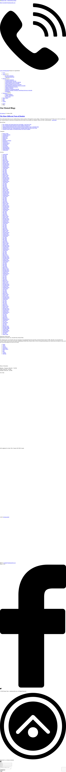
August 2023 (5, 196)
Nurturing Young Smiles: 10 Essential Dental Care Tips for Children (16, 129)
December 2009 (6, 327)
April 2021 (5, 228)
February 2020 (6, 243)
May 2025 (5, 171)
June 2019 (5, 252)
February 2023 (6, 203)
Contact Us (3, 769)
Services (4, 78)
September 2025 (6, 167)
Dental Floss (5, 138)
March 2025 (5, 174)
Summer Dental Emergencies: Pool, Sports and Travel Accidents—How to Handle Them (21, 126)
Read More (54, 120)
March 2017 (5, 280)
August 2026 (5, 154)
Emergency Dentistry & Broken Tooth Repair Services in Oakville (18, 90)
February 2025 (6, 175)
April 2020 (5, 240)
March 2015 (5, 305)
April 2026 (5, 159)
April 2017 (5, 279)
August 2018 (5, 261)
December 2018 (6, 257)
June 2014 (5, 315)
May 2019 (5, 253)
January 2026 (5, 162)
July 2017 (5, 275)
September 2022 (6, 209)
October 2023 (5, 194)
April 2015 (5, 303)
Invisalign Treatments (9, 79)
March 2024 (5, 188)
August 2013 (5, 320)
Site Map (4, 353)
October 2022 (5, 208)
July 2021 (5, 224)
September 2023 (6, 195)
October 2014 (5, 310)
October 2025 (5, 166)
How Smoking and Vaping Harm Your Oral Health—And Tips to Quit (17, 124)
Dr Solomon (2, 113)
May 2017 (5, 278)
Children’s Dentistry (9, 88)
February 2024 (6, 189)
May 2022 (5, 212)
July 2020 (5, 237)
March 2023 (5, 202)
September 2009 (6, 330)
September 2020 (6, 235)
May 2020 (5, 239)
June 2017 (5, 277)
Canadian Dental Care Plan (10, 81)
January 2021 (5, 231)
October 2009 (5, 329)
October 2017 (5, 272)
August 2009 (5, 331)
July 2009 (5, 333)
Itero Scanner (8, 96)
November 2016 (6, 285)
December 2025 (6, 163)
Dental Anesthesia (9, 94)
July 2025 (5, 169)
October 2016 (5, 286)
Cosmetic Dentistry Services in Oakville (13, 84)
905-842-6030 (6, 517)
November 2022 (6, 206)
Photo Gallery (5, 98)
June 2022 (5, 211)
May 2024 (5, 185)
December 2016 (6, 284)
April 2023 (5, 201)
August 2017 (5, 274)
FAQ (4, 99)
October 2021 (5, 221)
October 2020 (5, 233)
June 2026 (5, 156)
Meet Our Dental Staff (9, 76)
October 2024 (5, 180)
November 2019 (6, 246)
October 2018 (5, 259)
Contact (4, 101)
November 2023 (6, 192)
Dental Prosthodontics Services (11, 86)
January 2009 (5, 334)
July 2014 (5, 314)
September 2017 (6, 273)
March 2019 (5, 254)
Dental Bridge (5, 135)
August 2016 (5, 288)
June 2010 (5, 324)
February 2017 (6, 281)
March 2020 (5, 242)
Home (4, 72)
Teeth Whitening (6, 148)
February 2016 (6, 294)
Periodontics (7, 91)
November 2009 (6, 328)
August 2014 (5, 313)
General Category (6, 142)
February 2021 (6, 230)
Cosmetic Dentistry (6, 134)
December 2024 (6, 177)
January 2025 (5, 176)
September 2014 (6, 312)
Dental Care (5, 137)
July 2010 (5, 323)
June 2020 (5, 238)
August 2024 (5, 182)
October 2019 (5, 247)
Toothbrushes (5, 150)
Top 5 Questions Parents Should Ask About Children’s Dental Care (16, 125)
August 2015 (5, 299)
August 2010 (5, 322)
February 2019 (6, 256)
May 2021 (5, 226)
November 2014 (6, 309)
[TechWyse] (33, 759)
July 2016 (5, 289)
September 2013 (6, 319)
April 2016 (5, 292)
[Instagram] (2, 689)
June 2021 (5, 225)
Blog (4, 100)
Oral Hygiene (5, 146)
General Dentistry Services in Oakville (13, 82)
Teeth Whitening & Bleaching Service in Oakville (15, 85)
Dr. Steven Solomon (9, 75)
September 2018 (6, 260)
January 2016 (5, 295)
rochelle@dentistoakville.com (7, 2)
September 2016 (6, 287)
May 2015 (5, 302)
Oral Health (5, 145)
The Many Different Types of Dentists (12, 116)
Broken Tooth (5, 133)
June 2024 (5, 184)
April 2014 (5, 316)
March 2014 (5, 317)
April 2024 (5, 187)
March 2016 (5, 293)
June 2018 (5, 264)
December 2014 (6, 308)
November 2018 (6, 258)
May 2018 (5, 265)
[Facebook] (33, 687)
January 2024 (5, 190)
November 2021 (6, 219)
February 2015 (6, 306)
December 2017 (6, 270)
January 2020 (5, 244)
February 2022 (6, 216)
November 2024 (6, 178)
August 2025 (5, 168)
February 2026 (6, 161)
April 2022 (5, 213)
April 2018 (5, 266)
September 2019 (6, 249)
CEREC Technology (9, 95)
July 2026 (5, 155)
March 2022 (5, 215)
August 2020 (5, 236)
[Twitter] (1, 689)
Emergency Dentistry (7, 140)
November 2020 (6, 232)
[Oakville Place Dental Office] (33, 0)
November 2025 (6, 164)
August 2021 (5, 223)
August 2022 (5, 210)
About (4, 74)
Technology (5, 93)
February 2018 (6, 268)
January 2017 (5, 282)
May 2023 (5, 199)
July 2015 (5, 300)
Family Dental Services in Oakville (12, 83)
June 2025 (5, 170)
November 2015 (6, 296)
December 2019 (6, 245)
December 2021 (6, 218)
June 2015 (5, 301)
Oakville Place (6, 144)
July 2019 (5, 251)
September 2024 (6, 181)
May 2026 (5, 157)
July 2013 (5, 321)
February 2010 (6, 326)
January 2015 (5, 307)
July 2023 (5, 197)
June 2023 (5, 198)
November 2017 (6, 271)
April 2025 (5, 173)
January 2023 (5, 204)
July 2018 (5, 263)
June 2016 (5, 291)
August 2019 (5, 250)
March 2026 (5, 160)
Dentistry (4, 139)
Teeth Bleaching (6, 147)
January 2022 (5, 217)
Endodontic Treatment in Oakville (12, 89)
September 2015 (6, 298)
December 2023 (6, 191)
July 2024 (5, 183)
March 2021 (5, 229)
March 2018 (5, 267)
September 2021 (6, 222)
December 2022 (6, 205)
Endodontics (5, 141)
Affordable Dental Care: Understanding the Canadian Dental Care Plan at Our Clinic (20, 128)
